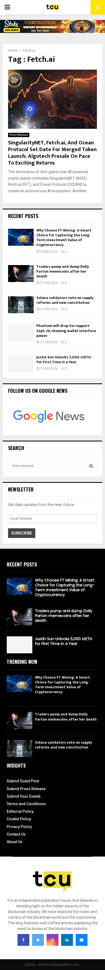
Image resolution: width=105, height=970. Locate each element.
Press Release (18, 134)
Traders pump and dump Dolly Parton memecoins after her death (62, 271)
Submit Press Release (26, 789)
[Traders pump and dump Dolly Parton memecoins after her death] (21, 273)
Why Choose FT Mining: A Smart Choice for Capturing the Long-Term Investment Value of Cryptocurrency (63, 237)
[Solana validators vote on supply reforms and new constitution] (21, 304)
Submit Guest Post (23, 781)
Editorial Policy (20, 811)
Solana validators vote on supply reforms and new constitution (64, 300)
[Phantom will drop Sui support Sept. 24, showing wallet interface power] (21, 332)
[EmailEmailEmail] (82, 940)
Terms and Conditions (26, 804)
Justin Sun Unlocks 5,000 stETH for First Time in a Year (63, 359)
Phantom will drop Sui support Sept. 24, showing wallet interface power (66, 330)
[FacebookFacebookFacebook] (23, 940)
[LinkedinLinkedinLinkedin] (67, 940)
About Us (14, 842)
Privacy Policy (19, 827)
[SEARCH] (91, 466)
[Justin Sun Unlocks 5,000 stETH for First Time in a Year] (21, 364)
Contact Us (16, 834)
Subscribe (21, 533)
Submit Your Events (24, 796)
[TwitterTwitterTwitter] (38, 940)
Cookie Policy (19, 819)
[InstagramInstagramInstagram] (52, 940)
